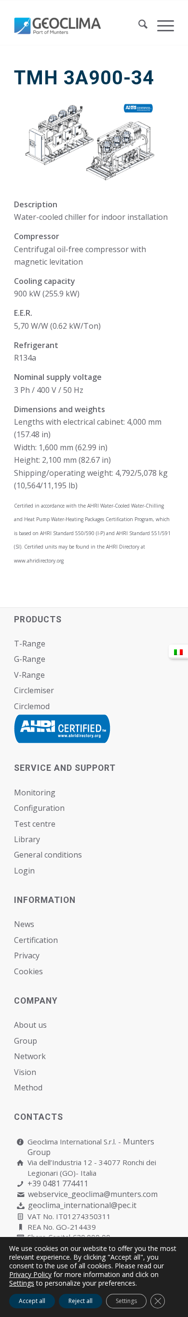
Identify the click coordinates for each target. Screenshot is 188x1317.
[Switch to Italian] (178, 651)
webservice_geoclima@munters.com (93, 1194)
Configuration (39, 808)
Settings (21, 1283)
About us (30, 1025)
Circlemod (32, 706)
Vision (25, 1072)
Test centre (34, 824)
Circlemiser (34, 690)
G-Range (29, 659)
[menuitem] (138, 25)
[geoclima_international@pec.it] (20, 1205)
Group (25, 1040)
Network (30, 1056)
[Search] (138, 25)
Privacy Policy (30, 1274)
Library (27, 839)
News (24, 924)
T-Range (29, 643)
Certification (36, 940)
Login (24, 870)
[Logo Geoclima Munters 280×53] (78, 25)
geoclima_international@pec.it (82, 1205)
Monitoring (34, 792)
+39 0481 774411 (57, 1183)
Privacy (27, 955)
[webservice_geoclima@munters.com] (20, 1194)
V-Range (29, 675)
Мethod (28, 1087)
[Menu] (161, 25)
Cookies (28, 971)
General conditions (48, 854)
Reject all (80, 1301)
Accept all (32, 1301)
